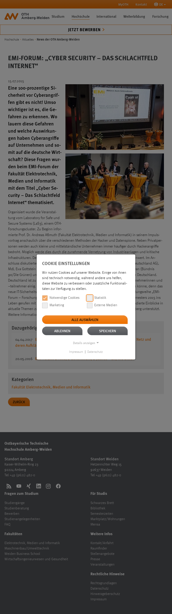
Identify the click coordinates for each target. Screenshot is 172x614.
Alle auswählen (84, 319)
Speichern (107, 330)
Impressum (76, 351)
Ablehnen (62, 330)
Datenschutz (95, 351)
